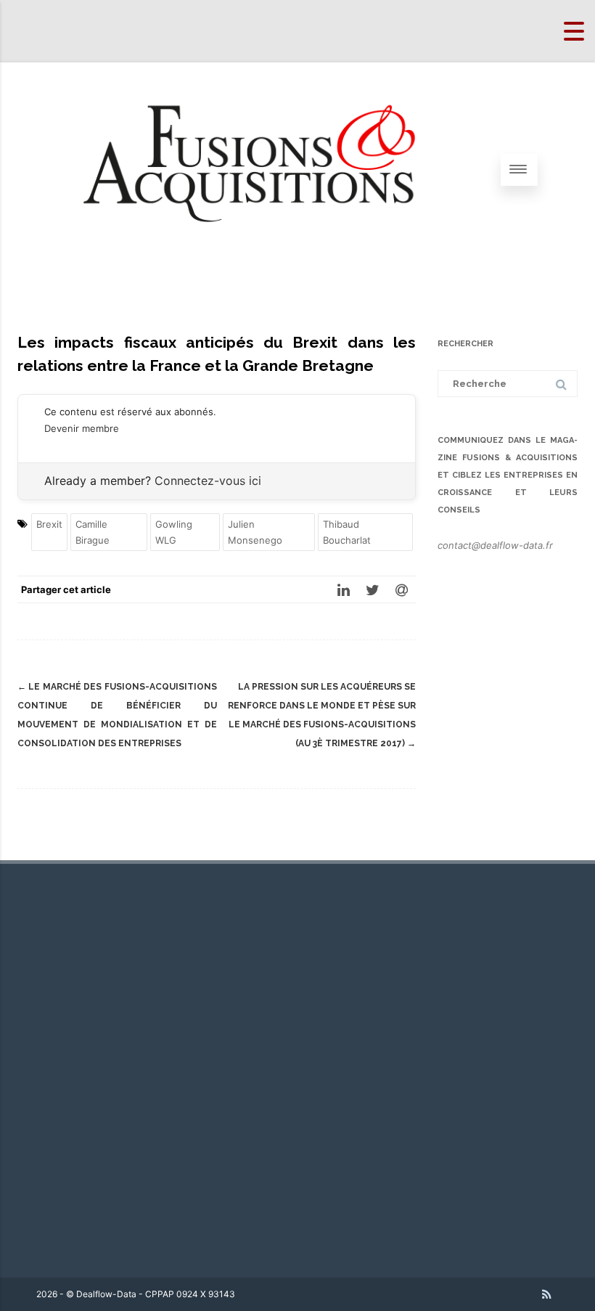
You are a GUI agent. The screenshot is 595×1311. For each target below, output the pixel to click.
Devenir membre (81, 428)
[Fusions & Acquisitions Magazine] (269, 271)
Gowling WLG (173, 532)
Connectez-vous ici (208, 480)
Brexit (49, 524)
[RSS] (547, 1294)
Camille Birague (92, 532)
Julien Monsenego (255, 532)
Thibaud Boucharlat (347, 532)
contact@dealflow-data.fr (495, 545)
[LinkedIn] (343, 589)
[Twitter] (372, 589)
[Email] (401, 589)
